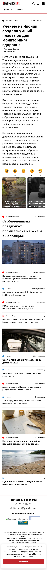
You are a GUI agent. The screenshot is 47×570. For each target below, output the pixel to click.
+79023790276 (22, 504)
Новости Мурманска (13, 216)
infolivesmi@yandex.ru (22, 508)
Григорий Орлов (11, 49)
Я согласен (23, 562)
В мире (8, 289)
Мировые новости (12, 20)
